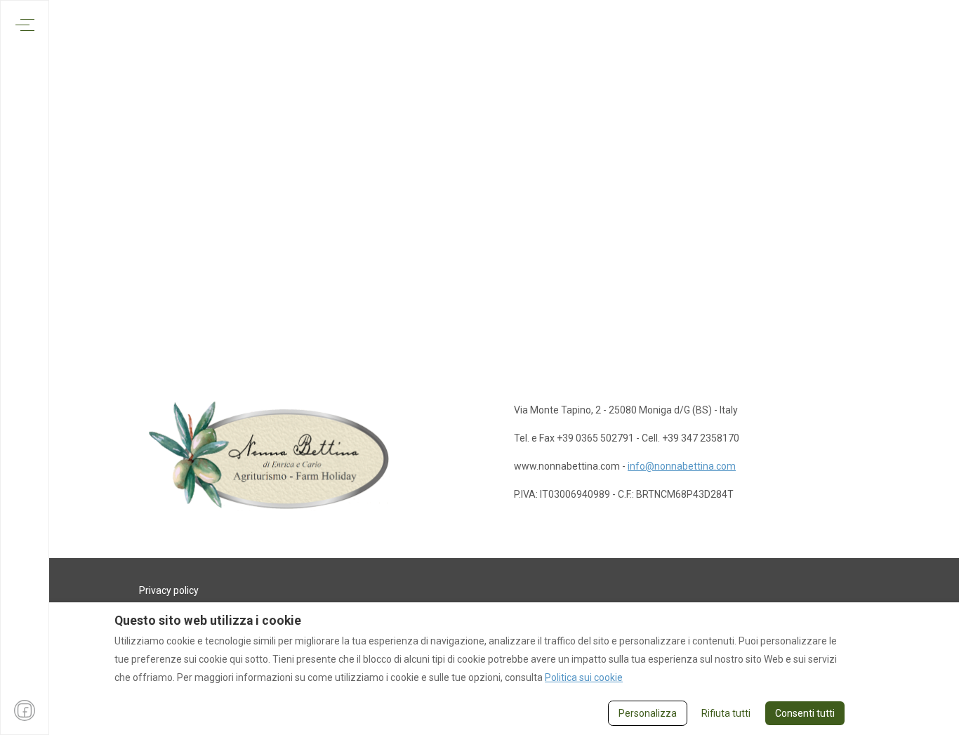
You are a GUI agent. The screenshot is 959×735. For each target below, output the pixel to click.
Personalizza (648, 713)
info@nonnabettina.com (682, 466)
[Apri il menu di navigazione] (24, 24)
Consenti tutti (805, 713)
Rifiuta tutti (725, 713)
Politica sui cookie (584, 677)
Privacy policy (169, 590)
